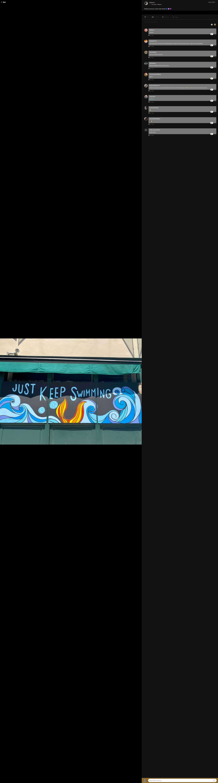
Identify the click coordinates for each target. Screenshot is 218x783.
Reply (152, 35)
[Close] (3, 2)
